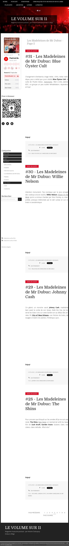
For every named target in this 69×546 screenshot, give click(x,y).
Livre (5, 159)
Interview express (9, 170)
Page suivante (48, 515)
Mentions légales (6, 247)
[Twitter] (7, 123)
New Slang (42, 422)
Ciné (5, 186)
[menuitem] (6, 1)
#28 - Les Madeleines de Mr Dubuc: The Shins (45, 404)
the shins (34, 493)
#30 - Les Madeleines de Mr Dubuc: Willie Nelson (45, 177)
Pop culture (7, 183)
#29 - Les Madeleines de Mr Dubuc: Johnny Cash (46, 292)
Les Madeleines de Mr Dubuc (12, 173)
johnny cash (35, 380)
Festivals (6, 167)
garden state (42, 493)
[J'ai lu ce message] (67, 543)
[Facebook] (3, 123)
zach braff (49, 493)
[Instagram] (12, 123)
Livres (29, 5)
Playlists (8, 5)
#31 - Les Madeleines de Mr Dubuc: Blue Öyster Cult (45, 61)
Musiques (6, 161)
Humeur (6, 156)
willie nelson (36, 269)
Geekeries (7, 189)
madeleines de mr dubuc (49, 153)
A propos (39, 5)
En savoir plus (8, 544)
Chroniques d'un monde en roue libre (48, 1)
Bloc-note (6, 153)
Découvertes (7, 164)
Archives (19, 5)
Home (5, 1)
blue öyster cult (37, 153)
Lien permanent (35, 150)
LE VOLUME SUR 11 (29, 19)
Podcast (14, 1)
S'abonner (25, 1)
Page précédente (34, 512)
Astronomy (48, 82)
